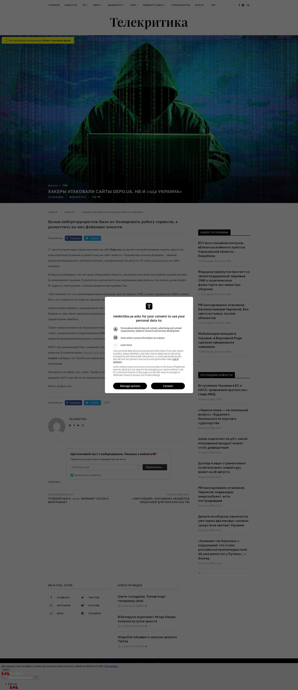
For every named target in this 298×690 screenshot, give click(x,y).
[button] (149, 345)
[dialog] (149, 345)
